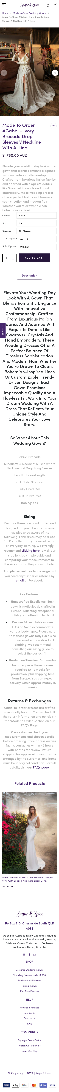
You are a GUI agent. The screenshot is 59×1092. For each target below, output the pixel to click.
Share (3, 332)
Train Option (9, 238)
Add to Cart (34, 257)
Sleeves (6, 231)
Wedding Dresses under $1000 (29, 975)
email (20, 580)
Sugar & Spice (43, 1073)
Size (4, 223)
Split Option (9, 246)
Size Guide (29, 1012)
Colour (6, 215)
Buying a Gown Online (29, 1040)
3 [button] (31, 107)
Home (5, 13)
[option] (29, 842)
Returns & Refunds (29, 1007)
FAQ (29, 1023)
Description (29, 275)
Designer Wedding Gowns (29, 969)
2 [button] (26, 107)
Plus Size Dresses (29, 991)
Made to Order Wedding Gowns (30, 13)
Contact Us (29, 1018)
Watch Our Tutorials (30, 1045)
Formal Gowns (29, 985)
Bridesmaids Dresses (29, 980)
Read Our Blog (29, 1050)
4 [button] (36, 107)
